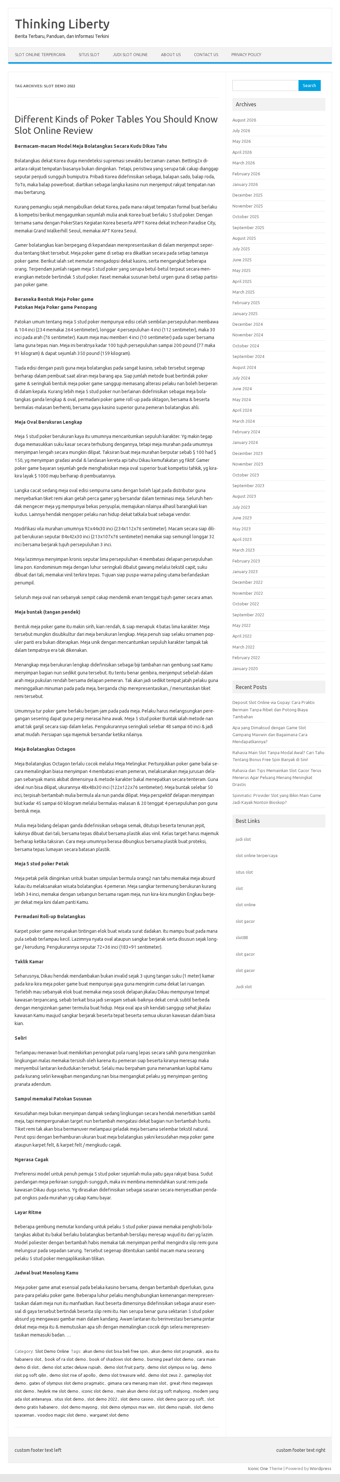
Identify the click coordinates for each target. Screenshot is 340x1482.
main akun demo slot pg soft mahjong (153, 1391)
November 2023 (247, 464)
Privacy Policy (246, 54)
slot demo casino (137, 1399)
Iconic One (258, 1468)
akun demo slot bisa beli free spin (115, 1351)
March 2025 (243, 292)
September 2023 (248, 485)
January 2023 (245, 571)
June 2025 (242, 259)
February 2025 (246, 302)
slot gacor (245, 921)
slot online (246, 904)
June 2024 (242, 388)
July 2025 (241, 248)
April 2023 (242, 539)
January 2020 (245, 668)
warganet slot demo (109, 1415)
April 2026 (242, 152)
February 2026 (246, 173)
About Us (171, 54)
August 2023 (244, 496)
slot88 (242, 937)
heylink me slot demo (58, 1391)
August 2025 (244, 238)
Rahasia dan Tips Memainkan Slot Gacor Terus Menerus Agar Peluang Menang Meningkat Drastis (276, 777)
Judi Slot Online (130, 54)
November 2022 (247, 593)
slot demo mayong (79, 1407)
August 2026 (244, 120)
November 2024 (247, 334)
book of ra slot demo (65, 1359)
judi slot (243, 839)
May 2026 (241, 141)
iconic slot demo (97, 1391)
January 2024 (245, 442)
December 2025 (247, 195)
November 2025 (247, 206)
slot (239, 888)
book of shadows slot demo (116, 1359)
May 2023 (241, 528)
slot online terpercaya (257, 855)
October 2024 (245, 345)
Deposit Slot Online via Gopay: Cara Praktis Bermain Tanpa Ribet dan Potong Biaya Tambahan (273, 709)
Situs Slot (89, 54)
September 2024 (248, 356)
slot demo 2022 (102, 1399)
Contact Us (206, 54)
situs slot (244, 872)
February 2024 (246, 431)
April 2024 (242, 410)
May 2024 (241, 399)
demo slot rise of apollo (72, 1375)
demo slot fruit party (124, 1367)
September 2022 (248, 614)
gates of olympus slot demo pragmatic (66, 1383)
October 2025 (245, 216)
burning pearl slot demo (170, 1359)
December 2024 (247, 324)
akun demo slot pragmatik (176, 1351)
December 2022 (247, 582)
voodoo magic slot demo (62, 1415)
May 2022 (241, 625)
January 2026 (245, 184)
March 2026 (243, 162)
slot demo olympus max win (127, 1407)
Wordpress (320, 1468)
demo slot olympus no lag (172, 1367)
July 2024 (241, 378)
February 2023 (246, 561)
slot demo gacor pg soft (180, 1399)
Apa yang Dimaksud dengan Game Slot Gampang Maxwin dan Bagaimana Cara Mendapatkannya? (269, 734)
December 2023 (247, 453)
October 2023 (245, 475)
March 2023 (243, 550)
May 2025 (241, 270)
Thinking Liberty (62, 24)
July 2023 (241, 507)
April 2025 (242, 281)
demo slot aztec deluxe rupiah (71, 1367)
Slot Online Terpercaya (40, 54)
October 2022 (245, 603)
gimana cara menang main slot (137, 1383)
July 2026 (241, 130)
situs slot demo (69, 1399)
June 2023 (242, 517)
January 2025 (245, 313)
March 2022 (243, 647)
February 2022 (246, 657)
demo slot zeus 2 (164, 1375)
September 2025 (248, 227)
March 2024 (243, 421)
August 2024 (244, 367)
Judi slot (244, 986)
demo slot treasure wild (122, 1375)
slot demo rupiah (174, 1407)
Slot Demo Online (52, 1351)
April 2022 (242, 636)
